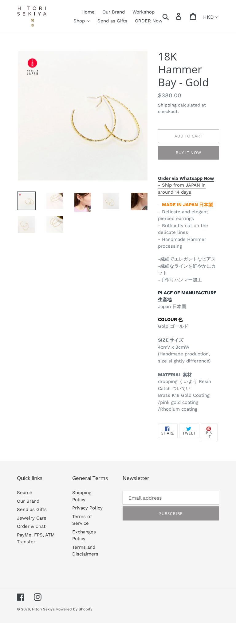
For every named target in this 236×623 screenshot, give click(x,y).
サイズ (176, 340)
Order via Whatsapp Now (186, 178)
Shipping (167, 105)
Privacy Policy (87, 508)
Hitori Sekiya (43, 609)
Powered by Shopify (74, 609)
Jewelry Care (31, 518)
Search (24, 492)
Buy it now (188, 152)
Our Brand (28, 501)
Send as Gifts (32, 509)
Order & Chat (31, 526)
